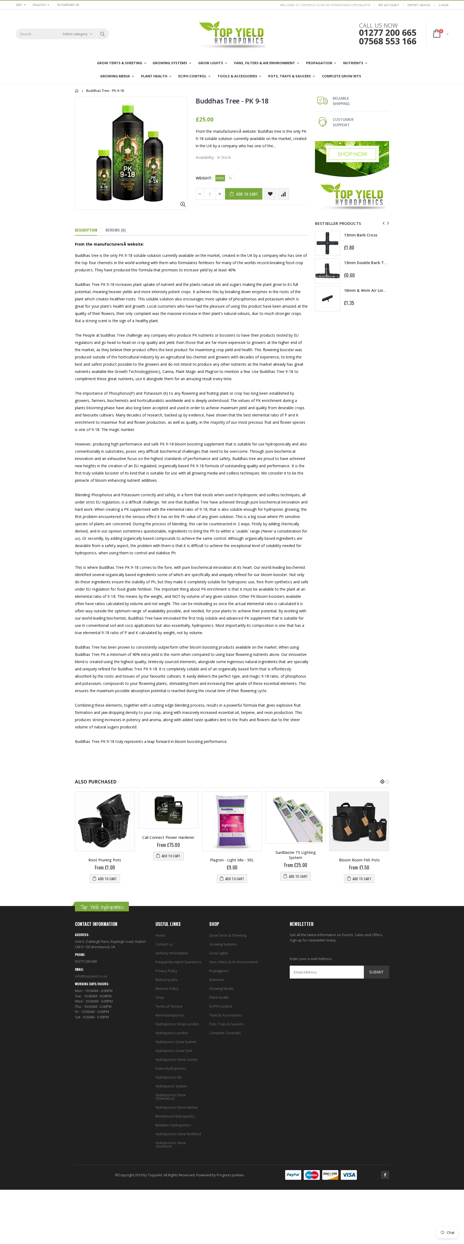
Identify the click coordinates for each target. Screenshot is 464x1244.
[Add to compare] (283, 194)
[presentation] (383, 223)
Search (102, 33)
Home (77, 90)
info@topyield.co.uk (91, 976)
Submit (376, 972)
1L (230, 178)
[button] (382, 781)
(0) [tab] (116, 230)
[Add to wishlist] (270, 194)
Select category (75, 33)
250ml (220, 178)
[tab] (86, 230)
